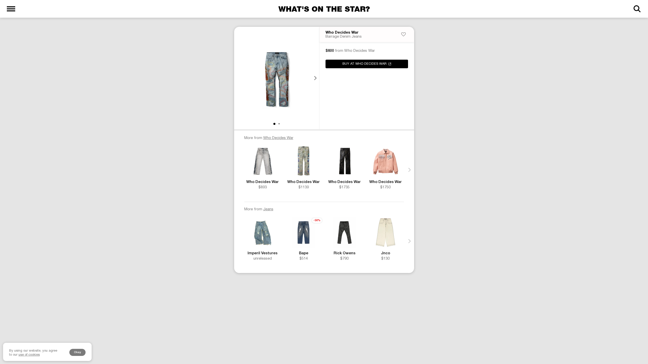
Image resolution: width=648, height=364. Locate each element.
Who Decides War (342, 32)
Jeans (268, 209)
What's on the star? (324, 9)
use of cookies (29, 354)
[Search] (637, 8)
